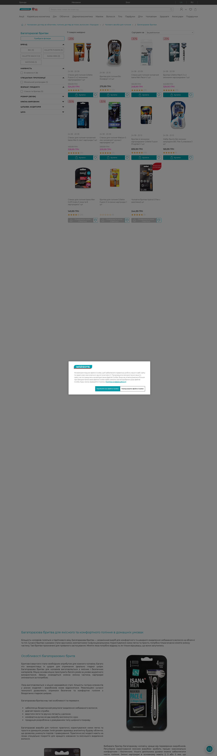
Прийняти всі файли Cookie (108, 389)
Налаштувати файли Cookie (132, 389)
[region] (109, 378)
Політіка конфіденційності (115, 382)
